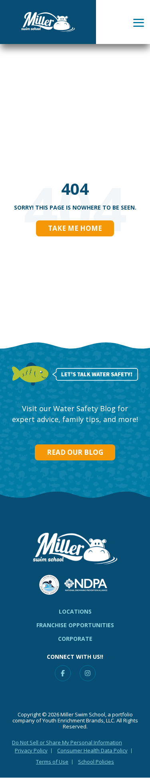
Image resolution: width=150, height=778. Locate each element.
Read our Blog (75, 452)
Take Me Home (75, 228)
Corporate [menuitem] (75, 638)
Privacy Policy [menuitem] (31, 750)
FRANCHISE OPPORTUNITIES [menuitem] (75, 625)
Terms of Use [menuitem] (52, 761)
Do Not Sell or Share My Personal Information (67, 742)
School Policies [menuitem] (96, 761)
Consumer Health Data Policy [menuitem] (92, 750)
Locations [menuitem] (75, 611)
